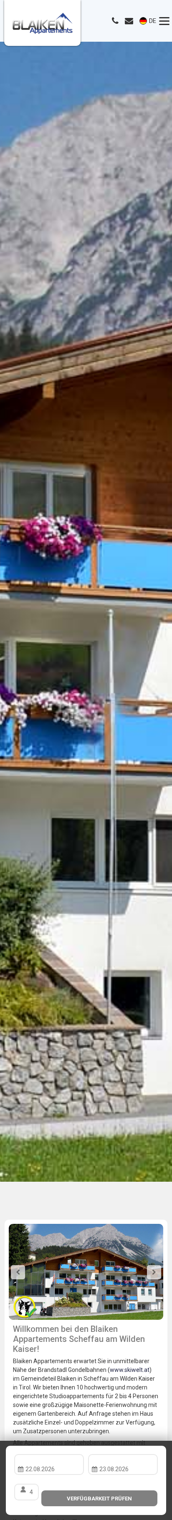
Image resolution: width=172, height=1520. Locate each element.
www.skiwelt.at (129, 1369)
